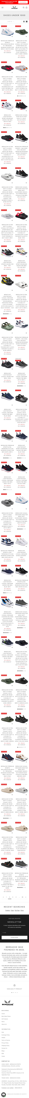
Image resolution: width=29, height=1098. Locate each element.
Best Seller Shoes (6, 1016)
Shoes (22, 910)
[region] (14, 987)
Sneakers (7, 910)
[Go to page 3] (25, 897)
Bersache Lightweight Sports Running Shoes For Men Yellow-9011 (21, 264)
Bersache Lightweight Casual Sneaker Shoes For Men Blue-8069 (7, 413)
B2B (3, 1053)
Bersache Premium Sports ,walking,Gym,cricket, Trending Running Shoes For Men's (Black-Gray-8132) (7, 771)
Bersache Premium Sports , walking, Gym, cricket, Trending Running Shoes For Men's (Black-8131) (21, 150)
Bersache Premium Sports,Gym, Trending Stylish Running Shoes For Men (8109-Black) (21, 583)
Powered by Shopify (20, 1094)
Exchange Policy (6, 1035)
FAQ (3, 1032)
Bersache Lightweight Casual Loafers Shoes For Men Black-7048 (21, 480)
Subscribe (14, 937)
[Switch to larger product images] (24, 21)
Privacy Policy (5, 1043)
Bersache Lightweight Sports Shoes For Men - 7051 (7, 263)
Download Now (23, 2)
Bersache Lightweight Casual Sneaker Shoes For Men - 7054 (21, 554)
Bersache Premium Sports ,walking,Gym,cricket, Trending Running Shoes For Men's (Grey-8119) (21, 877)
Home (3, 1013)
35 (22, 897)
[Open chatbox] (3, 1094)
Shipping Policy (5, 1045)
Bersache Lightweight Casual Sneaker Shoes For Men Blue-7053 (7, 655)
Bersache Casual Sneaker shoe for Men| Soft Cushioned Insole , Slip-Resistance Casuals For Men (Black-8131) (21, 192)
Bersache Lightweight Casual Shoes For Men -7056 (7, 376)
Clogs (12, 910)
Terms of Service (6, 1040)
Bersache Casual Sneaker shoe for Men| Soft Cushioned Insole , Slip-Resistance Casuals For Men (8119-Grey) (21, 616)
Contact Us (4, 1048)
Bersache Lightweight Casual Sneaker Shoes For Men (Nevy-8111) (7, 480)
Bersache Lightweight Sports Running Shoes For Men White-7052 (7, 118)
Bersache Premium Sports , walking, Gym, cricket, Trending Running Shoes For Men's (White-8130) (21, 341)
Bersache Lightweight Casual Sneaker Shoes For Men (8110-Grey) (21, 376)
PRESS (3, 1037)
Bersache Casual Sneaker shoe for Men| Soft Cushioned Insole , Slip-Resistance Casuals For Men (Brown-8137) (21, 771)
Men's (3, 1021)
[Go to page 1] (3, 897)
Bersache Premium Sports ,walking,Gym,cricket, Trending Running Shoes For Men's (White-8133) (7, 45)
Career (3, 1056)
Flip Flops (17, 910)
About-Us (4, 1024)
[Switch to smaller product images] (26, 21)
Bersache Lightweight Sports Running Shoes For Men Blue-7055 (21, 449)
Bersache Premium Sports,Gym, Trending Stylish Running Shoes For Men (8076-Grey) (7, 449)
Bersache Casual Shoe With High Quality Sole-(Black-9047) (22, 117)
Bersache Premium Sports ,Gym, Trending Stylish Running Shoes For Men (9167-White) (7, 554)
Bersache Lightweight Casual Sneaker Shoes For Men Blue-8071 (7, 583)
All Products (5, 1019)
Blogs (3, 1051)
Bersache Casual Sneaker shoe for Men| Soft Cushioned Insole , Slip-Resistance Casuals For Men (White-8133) (21, 518)
